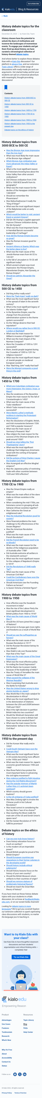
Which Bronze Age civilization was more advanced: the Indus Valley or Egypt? (21, 164)
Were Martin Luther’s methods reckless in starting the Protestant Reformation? (21, 415)
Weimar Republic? (14, 680)
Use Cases (6, 1024)
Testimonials (7, 1032)
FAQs (25, 1028)
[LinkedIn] (24, 1074)
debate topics (22, 54)
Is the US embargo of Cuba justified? (22, 797)
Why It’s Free (7, 1050)
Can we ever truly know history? (20, 839)
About (4, 1054)
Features (5, 1028)
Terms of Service (20, 1093)
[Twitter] (20, 1074)
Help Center (28, 1032)
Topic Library (7, 67)
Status (4, 1066)
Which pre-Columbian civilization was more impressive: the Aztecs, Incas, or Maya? (23, 389)
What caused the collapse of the (20, 678)
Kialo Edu (16, 61)
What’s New (6, 1040)
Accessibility (7, 1058)
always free (17, 64)
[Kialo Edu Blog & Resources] (21, 9)
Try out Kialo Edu (21, 957)
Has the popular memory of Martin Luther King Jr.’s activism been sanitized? (21, 786)
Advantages (6, 1020)
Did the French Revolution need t (20, 540)
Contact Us (6, 1062)
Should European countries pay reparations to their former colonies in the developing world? (23, 860)
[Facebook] (15, 1074)
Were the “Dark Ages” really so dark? (22, 296)
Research (5, 1036)
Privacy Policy (7, 1093)
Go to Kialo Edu (33, 4)
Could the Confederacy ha (17, 577)
